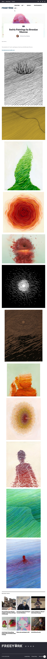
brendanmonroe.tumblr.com (8, 50)
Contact (13, 1)
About (3, 1)
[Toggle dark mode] (44, 656)
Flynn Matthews (27, 36)
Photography (38, 5)
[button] (14, 11)
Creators (17, 5)
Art (22, 5)
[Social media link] (38, 1)
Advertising (8, 1)
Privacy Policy (34, 656)
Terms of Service (42, 656)
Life (15, 8)
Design (29, 5)
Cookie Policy (27, 656)
